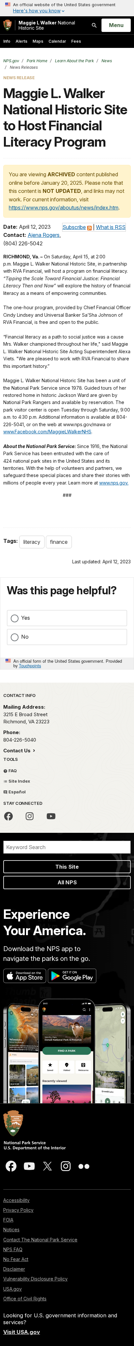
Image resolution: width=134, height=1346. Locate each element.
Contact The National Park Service (40, 1239)
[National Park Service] (7, 25)
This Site (67, 866)
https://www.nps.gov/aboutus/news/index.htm (63, 207)
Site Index (18, 781)
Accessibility (16, 1200)
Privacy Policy (18, 1210)
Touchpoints (30, 665)
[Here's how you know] (67, 8)
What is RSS (111, 227)
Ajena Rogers (44, 235)
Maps (38, 41)
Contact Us (17, 750)
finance (59, 542)
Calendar (57, 41)
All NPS (67, 882)
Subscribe (74, 227)
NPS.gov (11, 60)
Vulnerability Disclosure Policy (35, 1278)
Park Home (36, 60)
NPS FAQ (12, 1249)
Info (6, 41)
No (25, 636)
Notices (11, 1229)
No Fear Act (15, 1259)
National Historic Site (47, 25)
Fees (76, 41)
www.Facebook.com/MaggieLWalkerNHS (47, 431)
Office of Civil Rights (25, 1298)
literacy (31, 542)
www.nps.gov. (113, 482)
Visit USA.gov (21, 1332)
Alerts (21, 41)
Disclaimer (14, 1269)
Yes (25, 618)
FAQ (12, 770)
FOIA (8, 1220)
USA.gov (12, 1289)
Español (16, 791)
